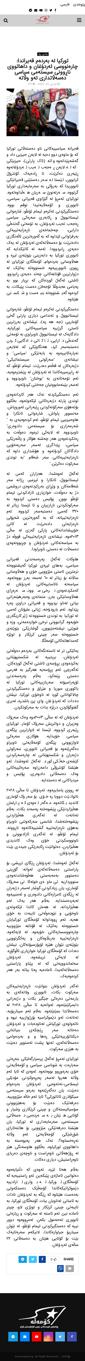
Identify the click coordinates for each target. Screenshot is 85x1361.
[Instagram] (48, 1336)
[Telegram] (13, 1336)
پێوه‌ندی (79, 4)
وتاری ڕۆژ (43, 54)
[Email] (25, 1336)
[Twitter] (60, 1336)
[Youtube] (36, 1336)
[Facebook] (72, 1336)
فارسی (65, 4)
